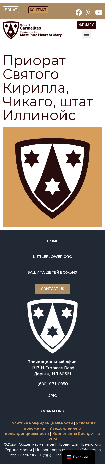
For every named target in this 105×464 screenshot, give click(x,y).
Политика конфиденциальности (41, 423)
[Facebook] (79, 12)
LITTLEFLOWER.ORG (52, 256)
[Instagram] (89, 12)
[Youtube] (98, 12)
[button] (86, 34)
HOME (52, 241)
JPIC (53, 395)
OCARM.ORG (52, 411)
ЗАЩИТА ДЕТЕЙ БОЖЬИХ (52, 272)
